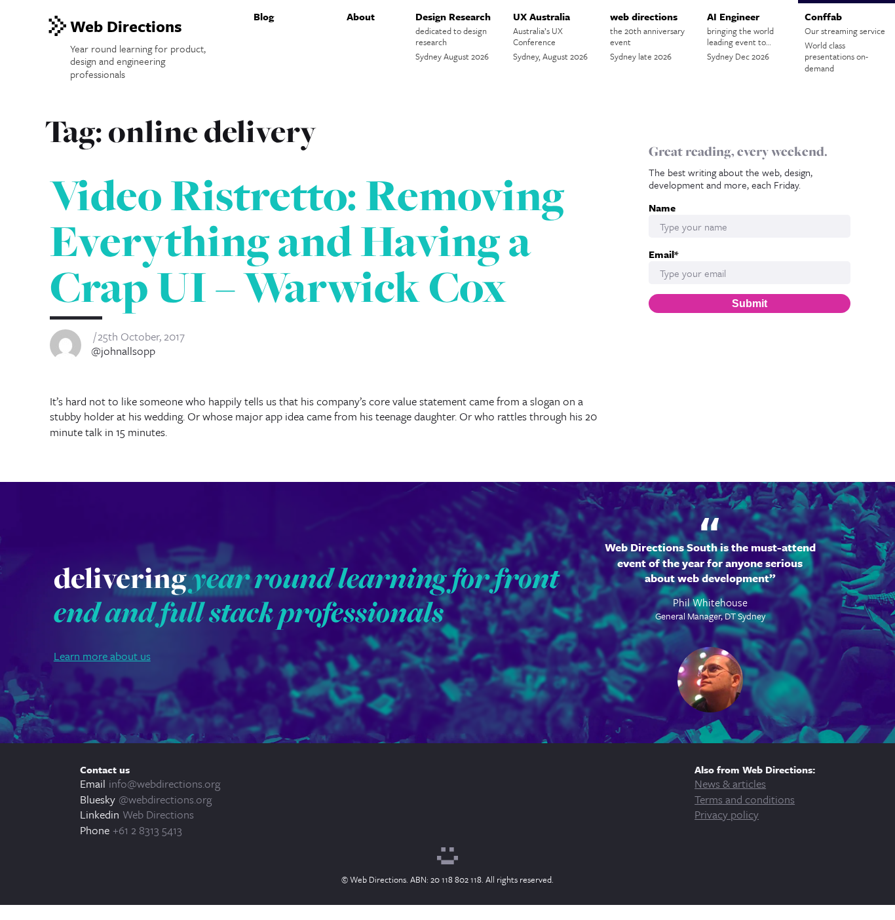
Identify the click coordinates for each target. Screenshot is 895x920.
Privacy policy (727, 814)
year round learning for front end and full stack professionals (306, 594)
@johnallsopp (123, 351)
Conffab (845, 42)
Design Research (453, 36)
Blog (264, 16)
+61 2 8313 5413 (147, 830)
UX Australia (550, 36)
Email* (663, 254)
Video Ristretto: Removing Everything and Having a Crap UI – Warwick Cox (307, 241)
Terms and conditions (745, 799)
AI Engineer (740, 36)
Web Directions (158, 814)
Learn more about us (102, 656)
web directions (647, 36)
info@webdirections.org (164, 783)
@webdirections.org (165, 799)
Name (662, 208)
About (361, 16)
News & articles (730, 783)
